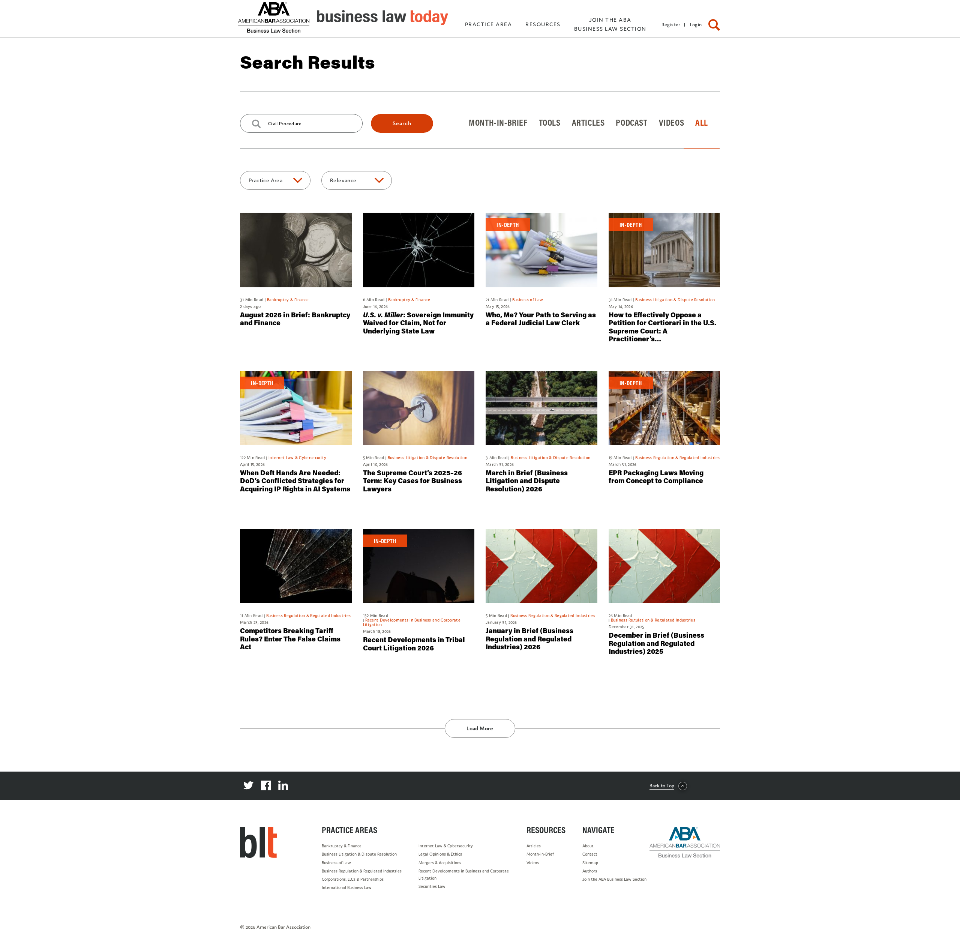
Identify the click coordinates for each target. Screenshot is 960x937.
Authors (589, 871)
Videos (532, 862)
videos (671, 122)
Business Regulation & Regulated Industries (362, 871)
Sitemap (590, 862)
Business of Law (336, 862)
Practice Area (265, 180)
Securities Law (432, 886)
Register (671, 24)
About (588, 846)
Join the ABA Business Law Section (614, 879)
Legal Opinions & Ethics (440, 854)
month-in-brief (498, 122)
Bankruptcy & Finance (342, 846)
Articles (533, 846)
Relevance (343, 180)
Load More (480, 728)
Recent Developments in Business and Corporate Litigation (463, 874)
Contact (589, 854)
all (701, 122)
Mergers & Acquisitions (439, 862)
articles (588, 122)
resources (543, 24)
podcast (631, 122)
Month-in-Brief (540, 854)
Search (402, 123)
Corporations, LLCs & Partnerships (353, 879)
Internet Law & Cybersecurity (445, 846)
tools (550, 122)
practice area (488, 24)
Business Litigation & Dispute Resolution (359, 854)
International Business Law (347, 887)
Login (696, 24)
